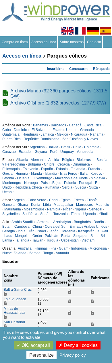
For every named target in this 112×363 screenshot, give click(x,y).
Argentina (37, 147)
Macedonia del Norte (71, 178)
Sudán (45, 214)
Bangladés (82, 222)
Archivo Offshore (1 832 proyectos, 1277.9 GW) (58, 102)
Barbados (58, 125)
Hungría (22, 174)
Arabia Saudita (23, 222)
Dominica (21, 130)
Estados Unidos (65, 130)
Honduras (30, 134)
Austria (53, 160)
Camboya (22, 227)
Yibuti (103, 214)
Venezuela (85, 152)
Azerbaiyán (62, 222)
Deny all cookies (80, 345)
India (22, 231)
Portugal (85, 183)
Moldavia (98, 178)
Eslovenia (30, 169)
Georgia (8, 231)
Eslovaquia (11, 169)
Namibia (53, 209)
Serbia (67, 187)
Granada (87, 130)
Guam (63, 248)
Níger (67, 209)
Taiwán (37, 240)
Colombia (91, 147)
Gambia (8, 205)
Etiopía (92, 200)
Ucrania (8, 192)
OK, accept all (35, 345)
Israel (41, 231)
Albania (22, 160)
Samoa (34, 253)
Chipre (49, 164)
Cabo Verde (37, 200)
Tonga (48, 253)
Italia (84, 174)
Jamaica (47, 134)
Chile (77, 147)
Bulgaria (34, 164)
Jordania (68, 231)
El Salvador (41, 130)
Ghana (23, 205)
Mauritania (12, 209)
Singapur (80, 236)
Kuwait (102, 231)
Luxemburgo (42, 178)
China (37, 227)
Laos (8, 236)
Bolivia (53, 147)
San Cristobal (14, 322)
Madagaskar (63, 205)
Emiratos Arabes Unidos (88, 227)
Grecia (7, 174)
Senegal (95, 209)
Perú (53, 152)
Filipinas (41, 248)
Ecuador (25, 152)
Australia (25, 248)
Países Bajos (51, 183)
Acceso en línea (44, 42)
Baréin (99, 222)
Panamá (96, 134)
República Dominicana (41, 139)
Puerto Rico (11, 139)
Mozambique (34, 209)
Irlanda (36, 174)
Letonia (8, 178)
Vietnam (88, 240)
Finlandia (78, 169)
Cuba (6, 130)
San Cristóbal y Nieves (80, 139)
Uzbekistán (70, 240)
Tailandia (22, 240)
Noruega (31, 183)
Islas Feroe (68, 174)
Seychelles (11, 214)
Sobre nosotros (71, 42)
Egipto (66, 200)
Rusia (65, 236)
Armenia (44, 222)
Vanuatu (62, 253)
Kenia (35, 205)
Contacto (94, 42)
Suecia (80, 187)
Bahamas (40, 125)
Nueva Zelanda (14, 253)
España (47, 169)
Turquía (52, 240)
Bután (6, 227)
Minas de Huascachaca (14, 311)
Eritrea (79, 200)
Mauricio (102, 205)
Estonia (62, 169)
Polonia (70, 183)
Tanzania (60, 214)
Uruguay (67, 152)
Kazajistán (86, 231)
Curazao (9, 152)
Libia (47, 205)
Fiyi (53, 248)
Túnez (75, 214)
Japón (54, 231)
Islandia (51, 174)
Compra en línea (15, 42)
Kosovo (96, 174)
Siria (94, 236)
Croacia (63, 164)
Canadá (75, 125)
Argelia (19, 200)
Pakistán (51, 236)
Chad (53, 200)
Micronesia (98, 248)
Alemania (38, 160)
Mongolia (22, 236)
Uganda (89, 214)
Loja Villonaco (15, 299)
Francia (94, 169)
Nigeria (80, 209)
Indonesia (79, 248)
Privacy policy (72, 355)
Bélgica (68, 160)
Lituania (23, 178)
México (62, 134)
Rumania (52, 187)
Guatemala (11, 134)
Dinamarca (81, 164)
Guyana (41, 152)
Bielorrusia (85, 160)
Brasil (65, 147)
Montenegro (11, 183)
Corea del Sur (56, 227)
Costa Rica (93, 125)
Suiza (93, 187)
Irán (31, 231)
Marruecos (84, 205)
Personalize (41, 355)
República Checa (28, 187)
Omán (37, 236)
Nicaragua (79, 134)
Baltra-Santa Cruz (18, 290)
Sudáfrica (29, 214)
